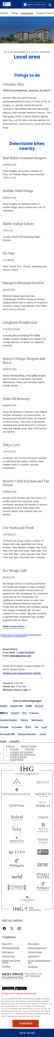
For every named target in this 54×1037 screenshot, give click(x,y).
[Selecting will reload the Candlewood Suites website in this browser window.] (27, 899)
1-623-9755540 (25, 652)
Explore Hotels (35, 952)
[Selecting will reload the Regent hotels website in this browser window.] (43, 781)
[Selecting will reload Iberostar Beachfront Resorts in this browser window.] (16, 840)
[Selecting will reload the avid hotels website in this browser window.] (16, 875)
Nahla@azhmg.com (20, 655)
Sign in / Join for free (36, 4)
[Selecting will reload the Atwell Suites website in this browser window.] (43, 875)
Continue (25, 1023)
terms (7, 1008)
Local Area (27, 13)
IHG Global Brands (10, 948)
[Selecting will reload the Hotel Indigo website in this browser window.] (43, 805)
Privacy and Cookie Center (11, 961)
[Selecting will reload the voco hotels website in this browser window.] (43, 817)
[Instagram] (19, 928)
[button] (49, 4)
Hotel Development (37, 948)
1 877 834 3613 (32, 976)
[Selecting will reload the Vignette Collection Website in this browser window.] (43, 793)
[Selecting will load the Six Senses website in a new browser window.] (16, 781)
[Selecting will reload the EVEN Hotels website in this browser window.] (16, 852)
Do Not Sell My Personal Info (39, 961)
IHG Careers (33, 944)
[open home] (2, 753)
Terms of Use (8, 956)
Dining (14, 13)
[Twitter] (11, 928)
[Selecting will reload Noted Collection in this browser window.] (16, 817)
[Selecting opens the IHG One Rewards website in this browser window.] (27, 909)
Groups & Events (44, 13)
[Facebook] (5, 928)
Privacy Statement (16, 1013)
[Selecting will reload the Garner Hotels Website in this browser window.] (43, 864)
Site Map (6, 966)
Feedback (32, 967)
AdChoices (33, 956)
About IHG (7, 944)
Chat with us (8, 952)
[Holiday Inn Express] (7, 4)
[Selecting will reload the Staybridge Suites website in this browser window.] (16, 887)
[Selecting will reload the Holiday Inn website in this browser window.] (16, 864)
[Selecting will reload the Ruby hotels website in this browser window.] (16, 828)
